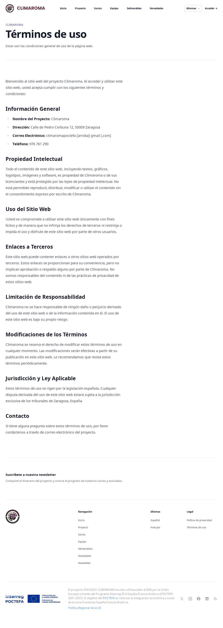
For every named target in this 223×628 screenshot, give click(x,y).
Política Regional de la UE (84, 608)
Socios (98, 8)
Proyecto (80, 8)
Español (155, 520)
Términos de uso (196, 527)
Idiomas (191, 8)
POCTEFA (109, 598)
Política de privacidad (199, 520)
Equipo (114, 8)
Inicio (63, 8)
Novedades (156, 8)
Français (155, 527)
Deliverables (134, 8)
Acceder (211, 8)
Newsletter (84, 563)
